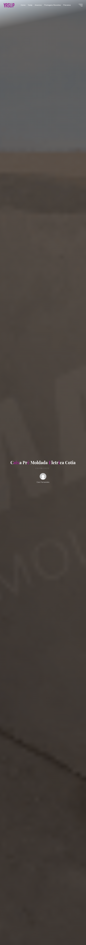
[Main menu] (81, 5)
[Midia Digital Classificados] (9, 5)
